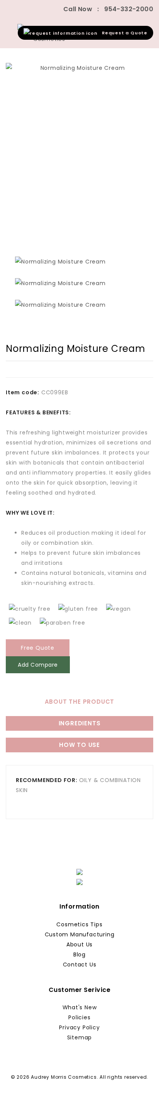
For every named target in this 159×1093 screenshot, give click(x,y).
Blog (79, 954)
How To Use (79, 745)
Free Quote (37, 648)
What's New (80, 1007)
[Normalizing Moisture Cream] (79, 155)
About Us (79, 944)
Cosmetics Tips (79, 924)
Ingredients (80, 723)
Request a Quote (122, 33)
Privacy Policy (79, 1027)
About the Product (80, 702)
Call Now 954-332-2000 (108, 9)
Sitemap (79, 1037)
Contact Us (79, 964)
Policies (79, 1017)
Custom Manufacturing (80, 934)
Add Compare (38, 665)
